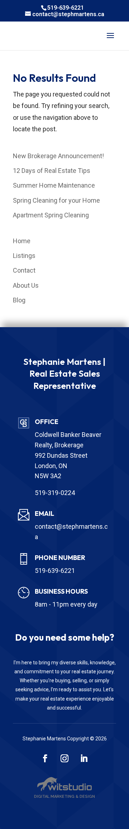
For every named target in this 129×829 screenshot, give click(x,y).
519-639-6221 (65, 7)
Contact (24, 270)
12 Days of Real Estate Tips (51, 170)
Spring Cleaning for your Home (56, 200)
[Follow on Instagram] (64, 758)
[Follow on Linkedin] (84, 758)
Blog (19, 300)
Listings (24, 255)
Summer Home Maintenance (54, 185)
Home (21, 241)
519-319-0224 (55, 492)
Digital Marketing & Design (64, 796)
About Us (26, 285)
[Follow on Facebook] (45, 758)
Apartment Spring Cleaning (51, 215)
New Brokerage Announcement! (58, 156)
